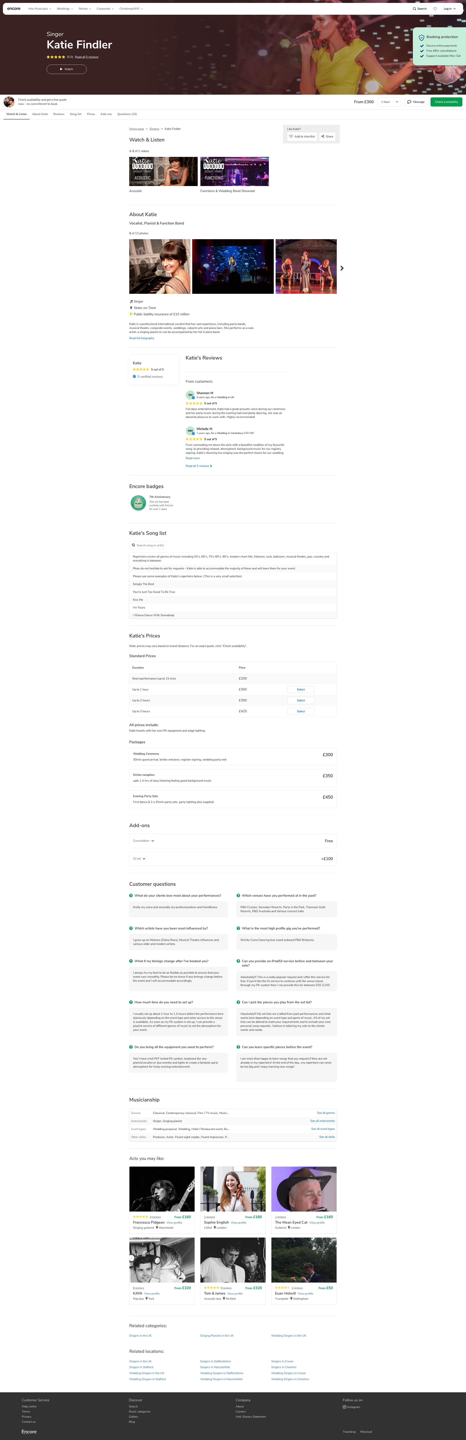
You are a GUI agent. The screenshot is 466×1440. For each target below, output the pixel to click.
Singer (157, 1121)
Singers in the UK (140, 1336)
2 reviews (209, 1217)
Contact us (29, 1422)
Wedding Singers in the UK (288, 1336)
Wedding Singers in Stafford (147, 1379)
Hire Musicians (38, 8)
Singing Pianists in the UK (217, 1336)
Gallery (133, 1417)
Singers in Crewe (282, 1361)
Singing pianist (172, 1121)
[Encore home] (13, 8)
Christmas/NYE (129, 8)
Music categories (140, 1412)
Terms (26, 1412)
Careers (241, 1412)
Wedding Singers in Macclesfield (221, 1379)
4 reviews (297, 1288)
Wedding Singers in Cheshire (290, 1379)
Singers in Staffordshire (215, 1361)
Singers (154, 129)
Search (422, 8)
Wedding (184, 1129)
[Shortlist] (435, 8)
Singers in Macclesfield (215, 1367)
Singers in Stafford (141, 1367)
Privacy (26, 1417)
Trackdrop (349, 1432)
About (240, 1407)
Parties (83, 8)
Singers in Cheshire (283, 1367)
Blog (132, 1422)
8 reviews (138, 1288)
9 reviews (155, 1217)
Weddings (63, 8)
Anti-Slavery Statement (251, 1417)
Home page (136, 129)
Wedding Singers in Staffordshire (221, 1373)
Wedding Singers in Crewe (288, 1373)
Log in (448, 8)
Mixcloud (366, 1432)
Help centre (29, 1407)
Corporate (103, 8)
